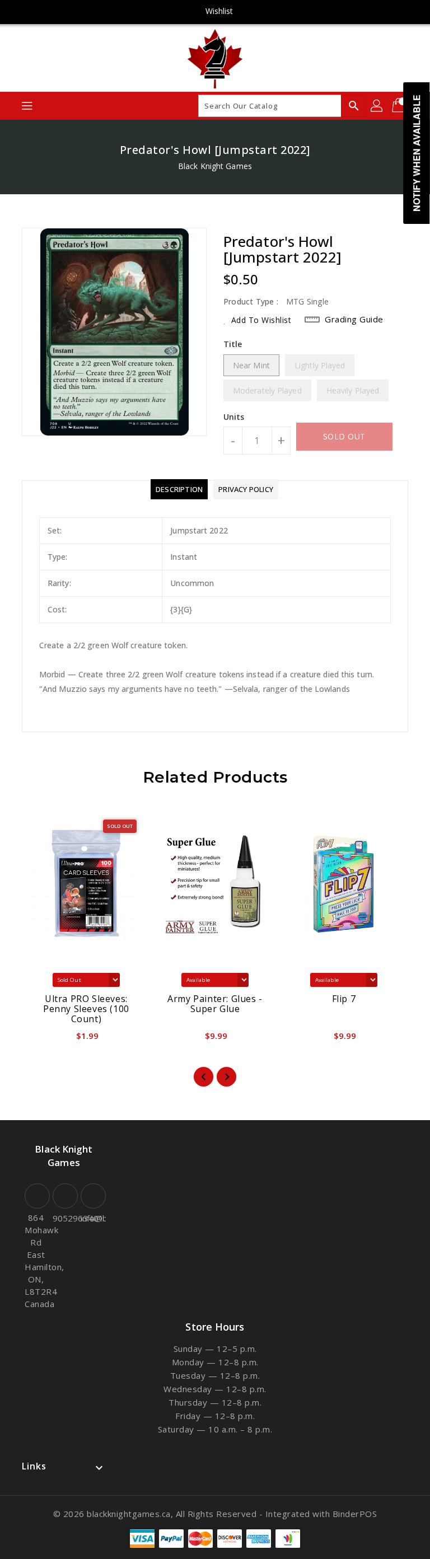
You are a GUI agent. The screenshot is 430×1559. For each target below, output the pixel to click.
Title (232, 344)
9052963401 (64, 1218)
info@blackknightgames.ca (92, 1218)
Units (234, 417)
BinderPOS (355, 1513)
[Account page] (377, 106)
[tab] (179, 489)
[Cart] (400, 106)
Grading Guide (354, 319)
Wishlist (219, 11)
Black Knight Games (215, 166)
